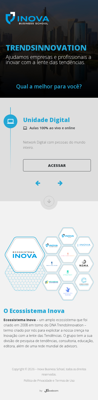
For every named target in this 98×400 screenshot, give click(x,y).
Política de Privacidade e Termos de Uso (49, 381)
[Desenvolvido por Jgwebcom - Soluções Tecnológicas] (49, 391)
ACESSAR (57, 165)
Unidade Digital (46, 120)
